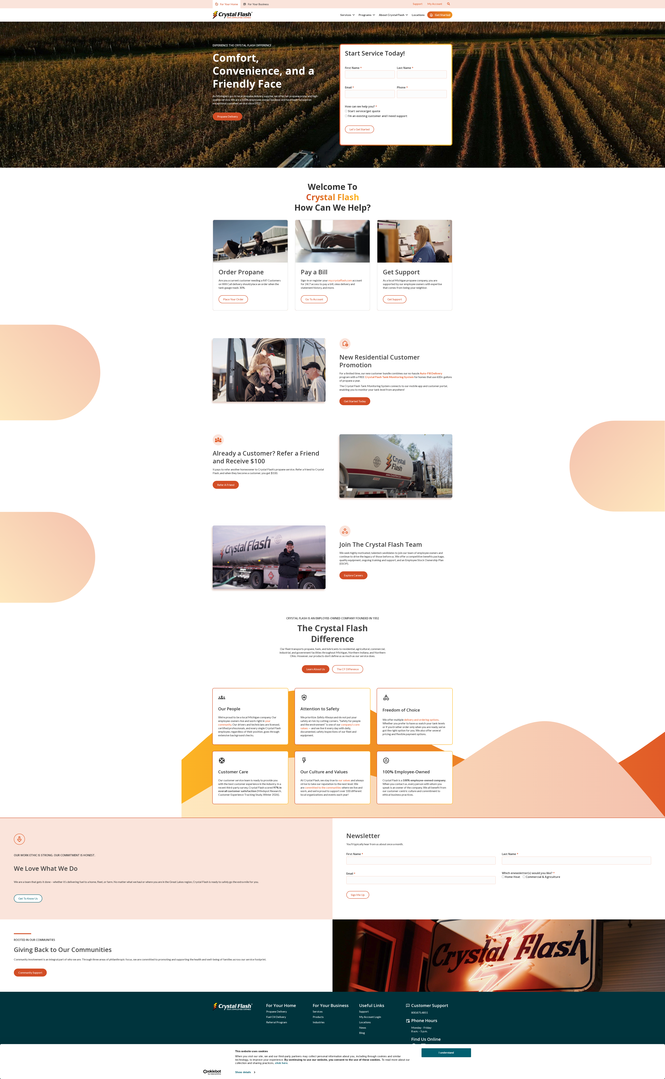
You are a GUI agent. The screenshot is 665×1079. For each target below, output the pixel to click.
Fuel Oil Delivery (276, 1016)
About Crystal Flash (391, 14)
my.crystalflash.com (340, 280)
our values (344, 780)
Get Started (442, 14)
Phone (402, 87)
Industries (319, 1022)
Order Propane (241, 272)
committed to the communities (323, 787)
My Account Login (370, 1016)
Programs (365, 14)
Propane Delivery (276, 1011)
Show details (243, 1072)
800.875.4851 (419, 1012)
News (362, 1027)
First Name (353, 68)
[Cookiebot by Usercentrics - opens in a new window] (212, 1072)
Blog (362, 1032)
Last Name (405, 68)
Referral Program (276, 1022)
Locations (418, 14)
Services (345, 14)
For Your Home (229, 4)
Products (318, 1016)
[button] (353, 15)
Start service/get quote (363, 111)
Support (417, 3)
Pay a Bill (314, 272)
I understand (446, 1052)
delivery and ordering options (421, 719)
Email (349, 87)
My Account (434, 3)
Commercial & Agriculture (542, 877)
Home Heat (512, 877)
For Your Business (258, 4)
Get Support (401, 272)
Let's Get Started (359, 129)
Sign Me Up (358, 894)
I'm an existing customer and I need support (377, 116)
